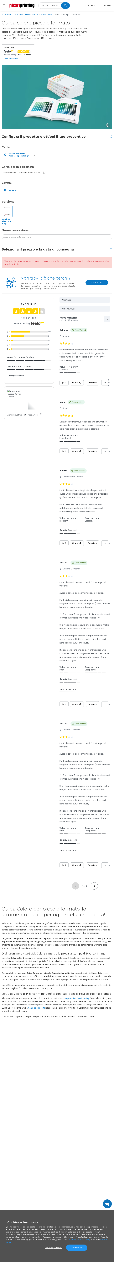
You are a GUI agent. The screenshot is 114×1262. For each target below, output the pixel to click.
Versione (8, 201)
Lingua (7, 182)
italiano (12, 190)
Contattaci (96, 282)
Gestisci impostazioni (53, 1248)
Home (8, 14)
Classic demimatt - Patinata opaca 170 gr (18, 155)
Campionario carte (36, 1007)
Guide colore (46, 14)
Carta (6, 147)
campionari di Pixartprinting (76, 998)
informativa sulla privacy (79, 1239)
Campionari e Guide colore (26, 14)
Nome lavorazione (15, 230)
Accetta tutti (77, 1248)
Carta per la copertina (18, 166)
